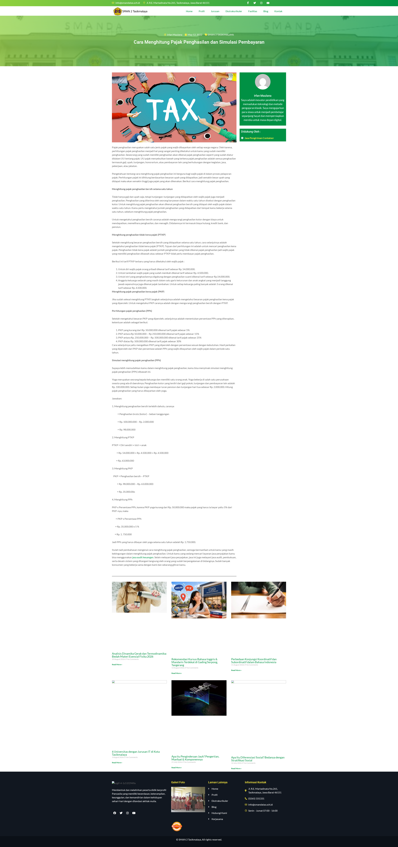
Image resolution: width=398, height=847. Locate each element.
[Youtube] (268, 2)
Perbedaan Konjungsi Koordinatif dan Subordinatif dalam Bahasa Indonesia (254, 660)
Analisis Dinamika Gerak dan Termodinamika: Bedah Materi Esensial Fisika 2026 (139, 655)
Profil (202, 11)
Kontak (278, 11)
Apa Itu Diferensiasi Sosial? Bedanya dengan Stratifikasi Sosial (258, 759)
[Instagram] (261, 2)
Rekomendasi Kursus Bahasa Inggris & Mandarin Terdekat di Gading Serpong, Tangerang (194, 662)
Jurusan (215, 11)
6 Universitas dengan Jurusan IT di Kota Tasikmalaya (136, 753)
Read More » (117, 664)
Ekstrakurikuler (234, 11)
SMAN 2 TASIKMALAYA (221, 34)
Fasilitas (252, 11)
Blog (265, 11)
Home (189, 11)
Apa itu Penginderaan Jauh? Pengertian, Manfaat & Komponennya (195, 758)
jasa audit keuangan (142, 557)
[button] (175, 800)
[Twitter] (254, 2)
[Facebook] (248, 2)
